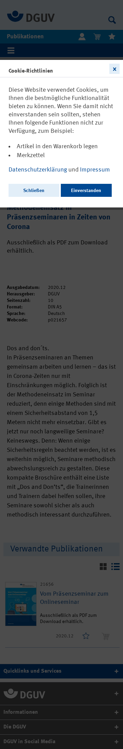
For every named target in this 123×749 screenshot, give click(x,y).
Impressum (95, 170)
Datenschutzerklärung (38, 170)
